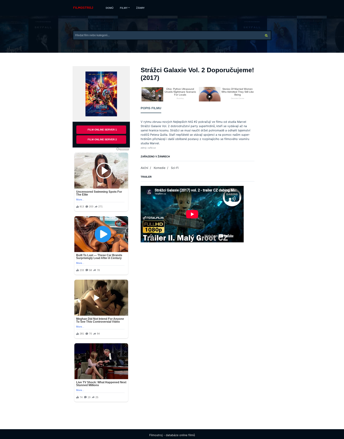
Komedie (159, 168)
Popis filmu (151, 108)
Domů (109, 7)
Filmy (124, 7)
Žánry (140, 7)
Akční (144, 168)
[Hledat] (266, 35)
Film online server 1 (102, 129)
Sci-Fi (175, 168)
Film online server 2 (102, 139)
